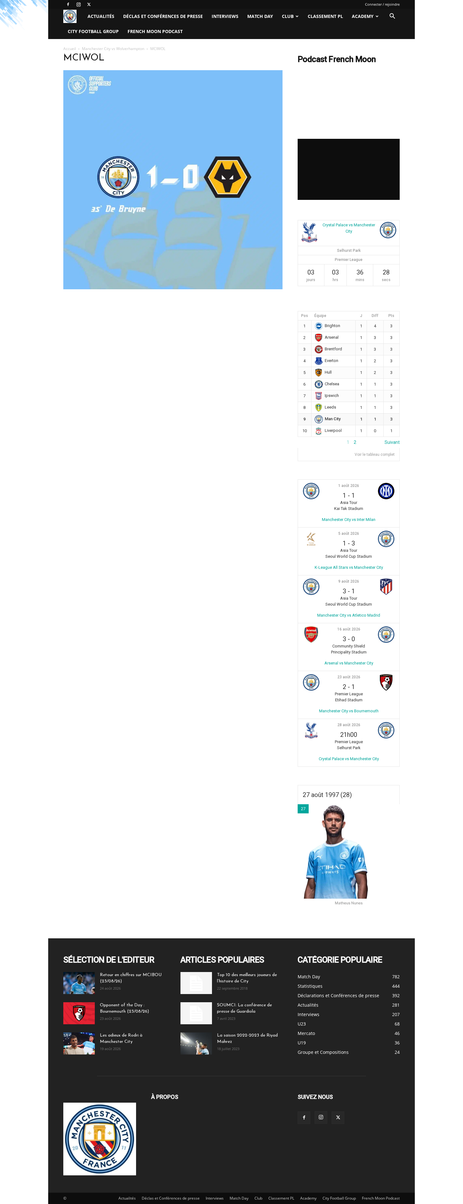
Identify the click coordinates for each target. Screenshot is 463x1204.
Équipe (320, 316)
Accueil (69, 48)
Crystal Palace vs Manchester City (349, 758)
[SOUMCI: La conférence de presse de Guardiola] (196, 1013)
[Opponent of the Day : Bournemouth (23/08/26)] (79, 1013)
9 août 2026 (348, 581)
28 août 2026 (348, 725)
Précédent (308, 442)
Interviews (225, 16)
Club (288, 16)
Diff (375, 316)
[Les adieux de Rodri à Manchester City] (79, 1043)
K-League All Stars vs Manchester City (349, 567)
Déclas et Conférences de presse (163, 16)
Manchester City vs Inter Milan (348, 519)
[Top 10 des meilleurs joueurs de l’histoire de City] (196, 983)
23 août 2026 (348, 677)
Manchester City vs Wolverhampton (113, 48)
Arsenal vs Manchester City (348, 663)
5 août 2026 (348, 533)
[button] (392, 17)
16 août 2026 (348, 629)
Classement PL (325, 16)
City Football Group (93, 31)
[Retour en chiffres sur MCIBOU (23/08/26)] (79, 983)
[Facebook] (68, 4)
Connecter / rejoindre (382, 4)
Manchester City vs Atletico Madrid (348, 615)
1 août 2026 (348, 485)
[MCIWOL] (173, 287)
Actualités (101, 16)
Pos (304, 316)
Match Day (260, 16)
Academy (363, 16)
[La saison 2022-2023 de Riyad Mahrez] (196, 1043)
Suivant (392, 442)
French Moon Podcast (155, 31)
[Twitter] (89, 4)
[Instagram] (78, 4)
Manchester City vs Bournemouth (349, 711)
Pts (391, 316)
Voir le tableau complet (375, 454)
